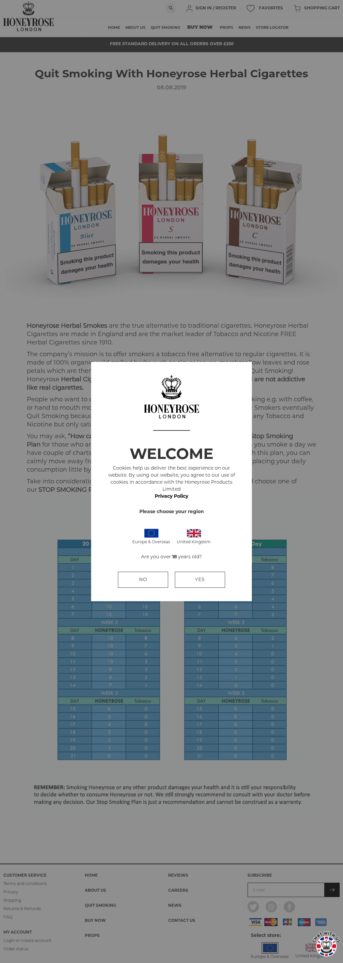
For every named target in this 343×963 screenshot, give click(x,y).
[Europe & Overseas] (151, 533)
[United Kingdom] (194, 533)
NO (143, 579)
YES (200, 579)
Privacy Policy (171, 496)
